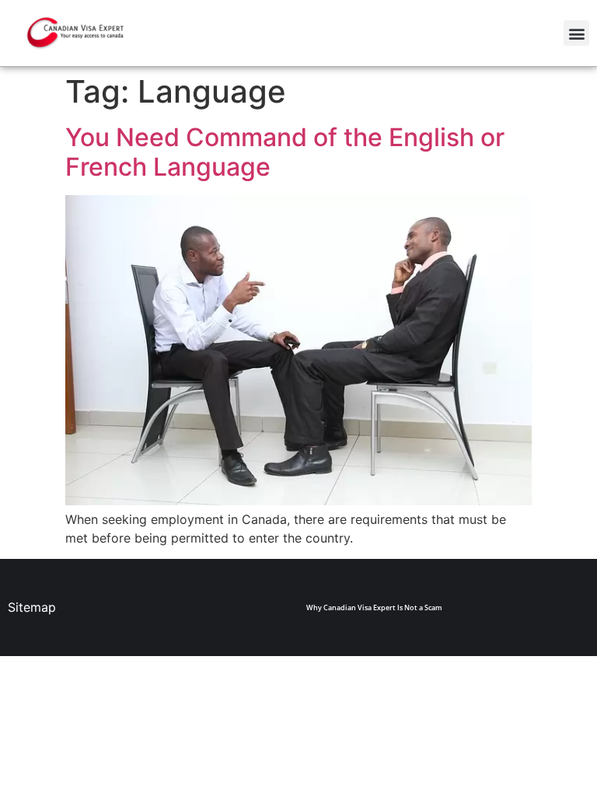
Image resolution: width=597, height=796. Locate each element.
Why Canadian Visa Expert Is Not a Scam (374, 607)
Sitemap (32, 607)
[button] (576, 33)
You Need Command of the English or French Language (284, 152)
